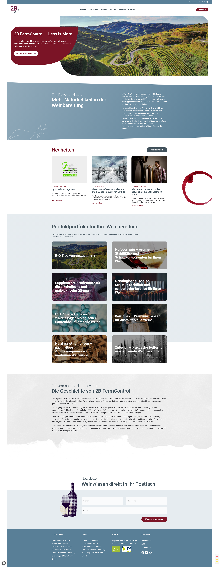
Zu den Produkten (24, 53)
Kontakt (202, 2)
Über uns (113, 10)
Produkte (83, 10)
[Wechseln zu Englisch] (217, 556)
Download (94, 10)
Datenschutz (146, 540)
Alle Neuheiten (157, 150)
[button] (4, 563)
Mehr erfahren (57, 200)
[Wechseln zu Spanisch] (217, 561)
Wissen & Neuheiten (127, 10)
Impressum (146, 547)
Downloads (193, 2)
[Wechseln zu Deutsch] (217, 559)
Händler (104, 10)
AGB (143, 544)
